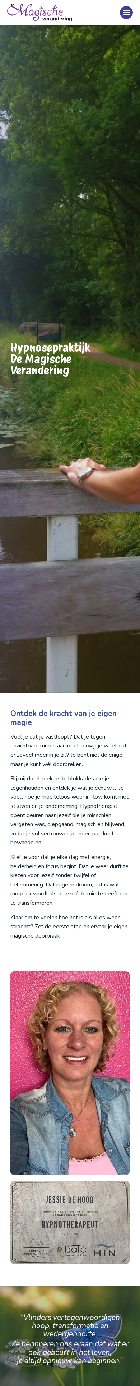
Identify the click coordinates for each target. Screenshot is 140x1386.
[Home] (39, 12)
